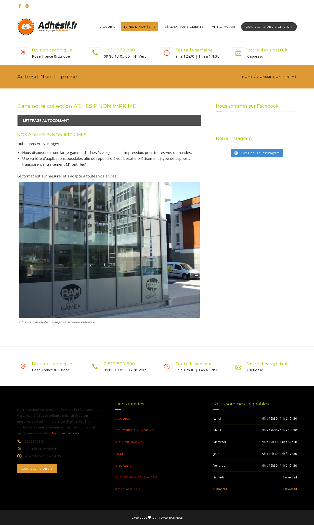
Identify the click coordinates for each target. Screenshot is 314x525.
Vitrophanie (224, 26)
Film (119, 454)
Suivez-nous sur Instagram (259, 153)
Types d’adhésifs (140, 26)
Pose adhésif (128, 489)
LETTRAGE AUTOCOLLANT (46, 120)
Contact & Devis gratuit (269, 26)
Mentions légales (65, 433)
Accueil (107, 26)
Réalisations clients (184, 26)
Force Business (171, 517)
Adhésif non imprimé (135, 430)
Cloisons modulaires (136, 477)
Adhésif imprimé (130, 442)
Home (247, 76)
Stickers (123, 465)
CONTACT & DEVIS (37, 468)
